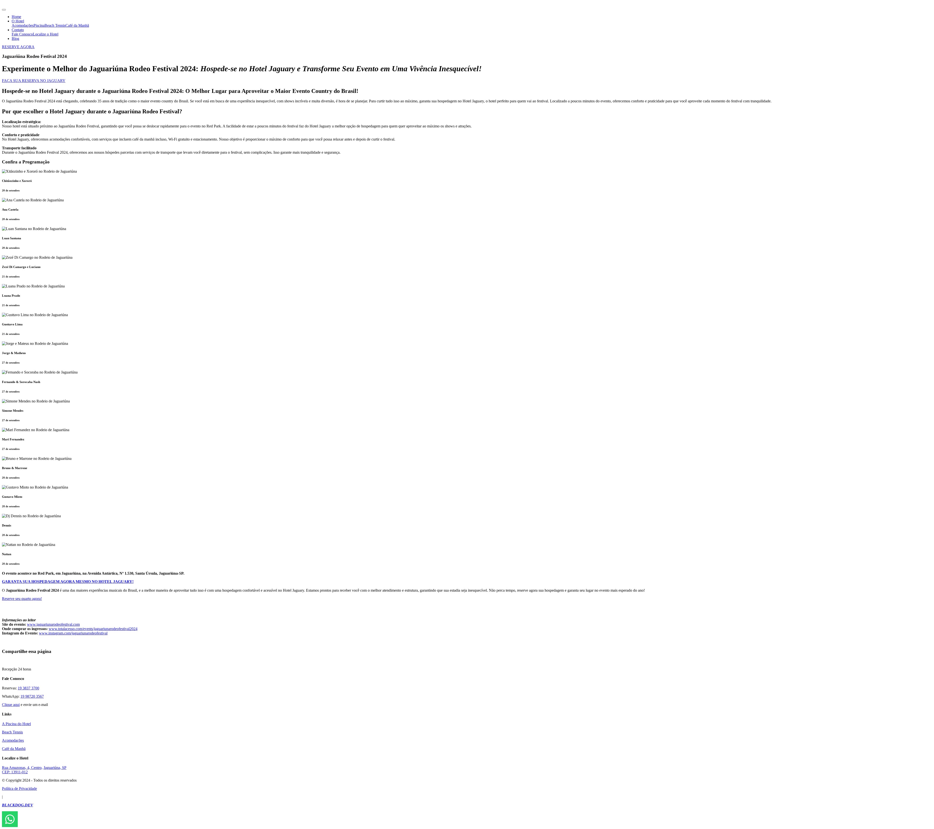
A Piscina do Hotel (16, 724)
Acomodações (23, 25)
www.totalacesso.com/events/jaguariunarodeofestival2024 (93, 629)
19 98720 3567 (32, 696)
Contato (18, 30)
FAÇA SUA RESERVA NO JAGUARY (33, 81)
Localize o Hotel (45, 34)
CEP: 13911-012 (15, 772)
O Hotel (18, 21)
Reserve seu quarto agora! (22, 599)
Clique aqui (11, 705)
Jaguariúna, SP (55, 768)
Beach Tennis (55, 25)
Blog (15, 38)
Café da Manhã (77, 25)
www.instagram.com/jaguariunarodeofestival (73, 633)
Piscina (39, 25)
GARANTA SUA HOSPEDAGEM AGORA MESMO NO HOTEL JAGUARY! (68, 581)
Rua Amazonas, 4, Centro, (22, 768)
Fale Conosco (22, 34)
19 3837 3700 (28, 688)
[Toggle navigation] (4, 9)
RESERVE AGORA (18, 47)
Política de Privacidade (19, 788)
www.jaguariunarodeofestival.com (53, 624)
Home (16, 17)
